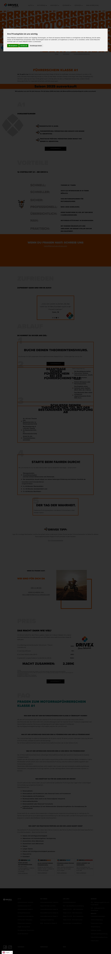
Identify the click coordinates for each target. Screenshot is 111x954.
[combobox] (7, 952)
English (7, 952)
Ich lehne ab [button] (23, 45)
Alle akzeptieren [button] (13, 45)
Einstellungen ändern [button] (36, 45)
